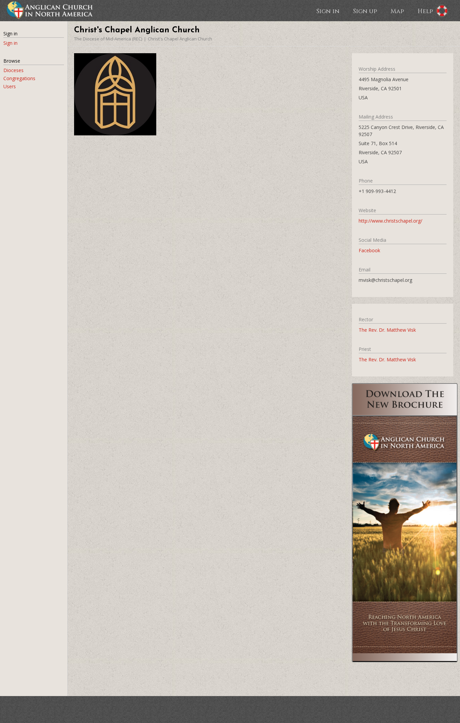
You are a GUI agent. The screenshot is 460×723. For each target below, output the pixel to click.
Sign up (365, 10)
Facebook (369, 250)
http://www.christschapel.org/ (390, 221)
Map (397, 10)
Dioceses (13, 70)
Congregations (19, 78)
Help (425, 10)
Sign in (327, 10)
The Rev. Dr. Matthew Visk (387, 330)
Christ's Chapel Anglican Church (180, 39)
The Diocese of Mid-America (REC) (108, 39)
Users (9, 86)
